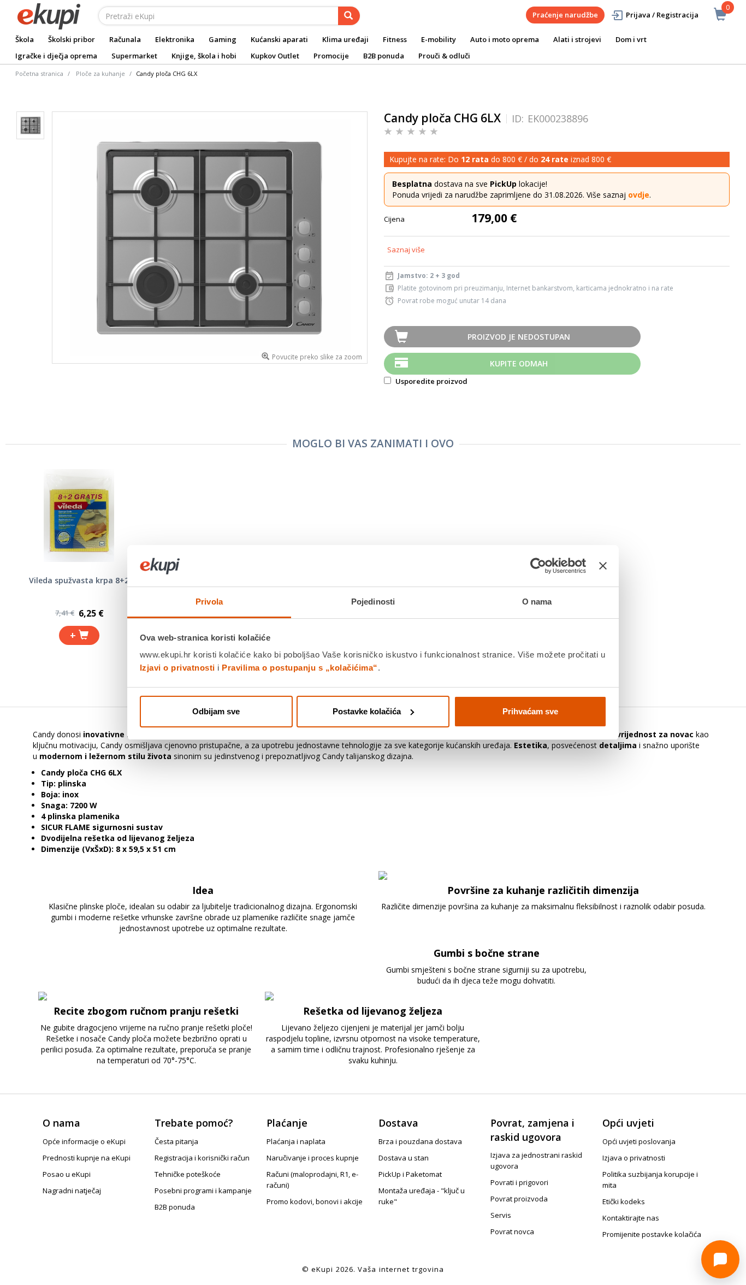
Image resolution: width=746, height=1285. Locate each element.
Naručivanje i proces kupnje (313, 1158)
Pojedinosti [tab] (373, 601)
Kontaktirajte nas (630, 1218)
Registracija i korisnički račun (202, 1158)
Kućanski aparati (279, 39)
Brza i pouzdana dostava (420, 1141)
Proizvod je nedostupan (518, 336)
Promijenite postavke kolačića (651, 1234)
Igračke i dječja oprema (56, 56)
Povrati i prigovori (519, 1182)
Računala (125, 39)
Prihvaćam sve (530, 711)
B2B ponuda (383, 56)
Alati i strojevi (577, 39)
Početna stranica (39, 73)
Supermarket (134, 56)
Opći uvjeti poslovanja (639, 1141)
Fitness (395, 39)
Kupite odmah (519, 363)
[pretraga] (349, 16)
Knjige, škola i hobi (203, 56)
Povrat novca (512, 1231)
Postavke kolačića (367, 711)
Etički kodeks (623, 1201)
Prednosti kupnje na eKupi (87, 1158)
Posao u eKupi (67, 1174)
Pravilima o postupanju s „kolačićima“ (300, 667)
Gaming (222, 39)
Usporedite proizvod (430, 381)
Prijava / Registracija (662, 15)
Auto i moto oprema (504, 39)
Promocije (331, 56)
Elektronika (174, 39)
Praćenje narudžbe (565, 15)
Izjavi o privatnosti (177, 667)
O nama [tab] (537, 601)
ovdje (638, 195)
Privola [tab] (209, 601)
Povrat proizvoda (519, 1199)
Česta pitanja (176, 1141)
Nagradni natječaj (72, 1190)
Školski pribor (71, 39)
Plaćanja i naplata (296, 1141)
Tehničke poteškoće (188, 1174)
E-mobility (438, 39)
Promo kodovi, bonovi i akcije (315, 1201)
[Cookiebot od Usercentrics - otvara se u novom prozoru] (538, 566)
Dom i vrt (631, 39)
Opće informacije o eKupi (84, 1141)
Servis (500, 1215)
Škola (24, 39)
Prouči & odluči (444, 56)
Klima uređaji (345, 39)
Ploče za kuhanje (100, 73)
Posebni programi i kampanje (203, 1190)
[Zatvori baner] (603, 566)
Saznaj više (406, 249)
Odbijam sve (216, 711)
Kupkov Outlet (275, 56)
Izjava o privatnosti (633, 1158)
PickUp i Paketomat (410, 1174)
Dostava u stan (403, 1158)
